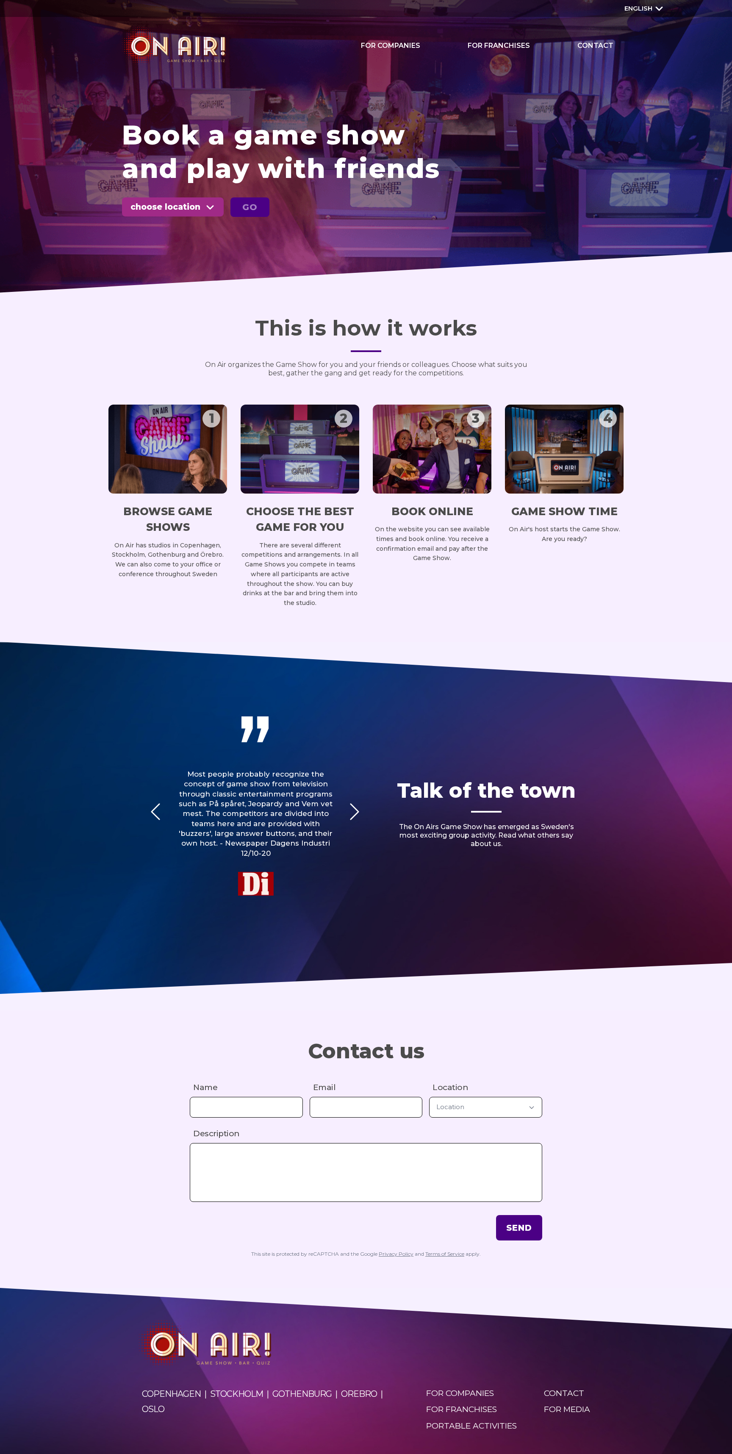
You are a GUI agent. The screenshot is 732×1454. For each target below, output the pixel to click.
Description (216, 1133)
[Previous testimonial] (155, 811)
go (250, 207)
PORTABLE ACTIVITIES (471, 1426)
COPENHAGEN (171, 1394)
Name (205, 1087)
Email (324, 1087)
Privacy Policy (396, 1254)
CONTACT (595, 46)
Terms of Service (444, 1254)
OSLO (153, 1409)
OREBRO (359, 1394)
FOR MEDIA (567, 1409)
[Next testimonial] (354, 811)
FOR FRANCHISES (499, 46)
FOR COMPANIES (390, 46)
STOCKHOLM (236, 1394)
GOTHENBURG (302, 1394)
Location (450, 1087)
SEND (519, 1228)
